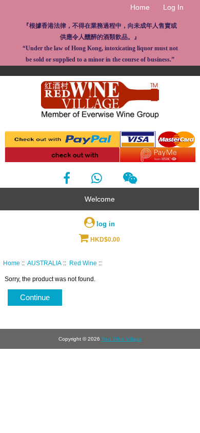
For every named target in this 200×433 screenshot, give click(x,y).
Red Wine (83, 263)
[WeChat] (130, 178)
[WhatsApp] (97, 178)
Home (140, 7)
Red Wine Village (122, 339)
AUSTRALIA (44, 263)
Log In (173, 7)
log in (105, 224)
